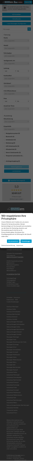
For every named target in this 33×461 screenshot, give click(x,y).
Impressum (19, 245)
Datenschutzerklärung (8, 245)
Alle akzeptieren (13, 241)
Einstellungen (26, 241)
